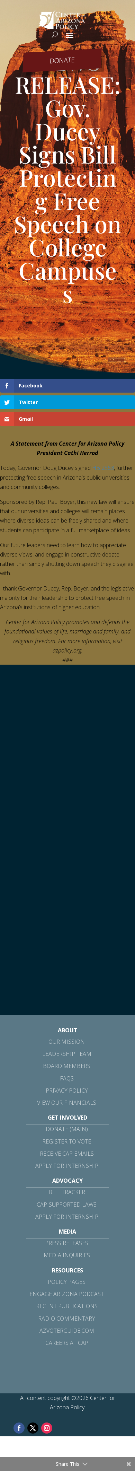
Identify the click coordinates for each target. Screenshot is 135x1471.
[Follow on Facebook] (19, 1428)
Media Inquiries (67, 1255)
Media (67, 1231)
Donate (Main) (67, 1129)
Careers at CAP (66, 1343)
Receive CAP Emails (67, 1153)
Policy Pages (67, 1282)
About (68, 1030)
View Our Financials (66, 1102)
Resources (67, 1270)
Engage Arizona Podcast (66, 1294)
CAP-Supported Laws (67, 1204)
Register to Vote (66, 1141)
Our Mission (66, 1041)
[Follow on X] (32, 1428)
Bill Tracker (66, 1192)
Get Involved (67, 1117)
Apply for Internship (66, 1166)
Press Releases (66, 1243)
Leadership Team (66, 1054)
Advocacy (67, 1180)
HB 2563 (103, 468)
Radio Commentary (66, 1318)
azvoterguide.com (66, 1330)
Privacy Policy (67, 1090)
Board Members (66, 1066)
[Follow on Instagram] (46, 1428)
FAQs (67, 1078)
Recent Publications (67, 1306)
